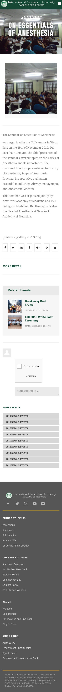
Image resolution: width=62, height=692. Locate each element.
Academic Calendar (13, 564)
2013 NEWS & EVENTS (17, 453)
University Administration (16, 545)
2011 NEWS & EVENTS (17, 465)
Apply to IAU (9, 642)
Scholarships (9, 535)
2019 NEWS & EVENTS (17, 416)
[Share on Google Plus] (37, 247)
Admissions (9, 525)
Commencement (12, 579)
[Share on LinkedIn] (21, 247)
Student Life (9, 540)
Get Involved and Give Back (17, 619)
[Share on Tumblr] (29, 247)
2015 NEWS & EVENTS (17, 440)
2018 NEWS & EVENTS (17, 422)
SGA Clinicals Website (14, 590)
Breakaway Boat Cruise (35, 302)
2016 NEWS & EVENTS (17, 434)
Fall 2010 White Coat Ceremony (39, 318)
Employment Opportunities (17, 647)
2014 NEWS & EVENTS (17, 447)
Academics (8, 530)
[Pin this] (47, 247)
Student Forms (11, 574)
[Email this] (55, 247)
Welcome (8, 608)
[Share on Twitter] (13, 247)
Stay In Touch (10, 624)
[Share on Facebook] (5, 247)
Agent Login (9, 653)
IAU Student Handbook (15, 569)
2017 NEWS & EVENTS (17, 428)
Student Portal (10, 584)
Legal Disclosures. (45, 677)
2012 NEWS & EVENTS (17, 459)
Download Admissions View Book (20, 658)
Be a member (10, 613)
